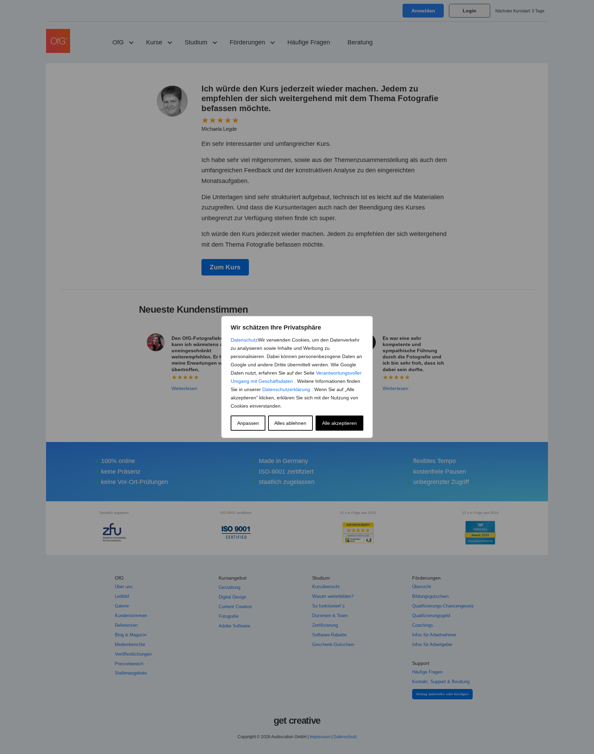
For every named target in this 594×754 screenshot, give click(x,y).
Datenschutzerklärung (286, 389)
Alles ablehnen (290, 423)
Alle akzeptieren (339, 423)
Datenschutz (244, 340)
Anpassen (248, 423)
